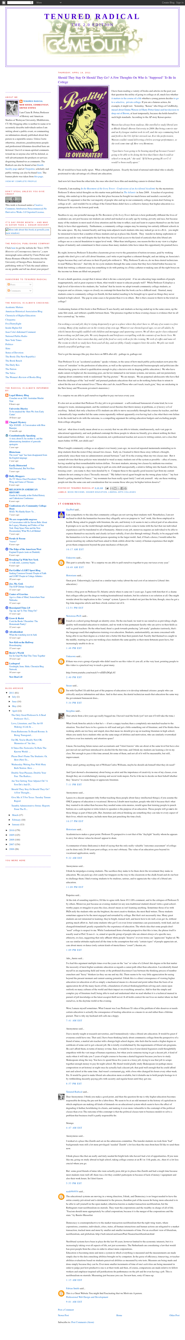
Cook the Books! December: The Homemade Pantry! (23, 622)
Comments (15, 290)
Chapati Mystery (17, 422)
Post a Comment (66, 1309)
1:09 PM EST (74, 950)
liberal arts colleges (122, 492)
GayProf (70, 509)
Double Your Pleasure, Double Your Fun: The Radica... (28, 774)
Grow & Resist (16, 618)
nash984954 (72, 1191)
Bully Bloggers (17, 476)
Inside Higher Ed (13, 327)
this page (38, 176)
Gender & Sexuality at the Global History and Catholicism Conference (27, 497)
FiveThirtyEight (13, 323)
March (15, 815)
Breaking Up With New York (23, 559)
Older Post (174, 1315)
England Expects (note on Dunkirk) (24, 552)
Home (119, 1315)
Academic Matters (14, 307)
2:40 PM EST (74, 677)
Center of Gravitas (18, 594)
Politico (9, 344)
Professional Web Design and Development (87, 1297)
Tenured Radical (92, 16)
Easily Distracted (18, 465)
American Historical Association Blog (23, 311)
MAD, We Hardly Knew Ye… (22, 511)
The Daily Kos (12, 364)
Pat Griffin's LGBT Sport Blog (24, 570)
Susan (69, 685)
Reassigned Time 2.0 (19, 607)
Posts (12, 284)
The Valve (10, 373)
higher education (96, 492)
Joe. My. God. (16, 583)
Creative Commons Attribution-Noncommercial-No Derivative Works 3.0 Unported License (26, 208)
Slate (7, 348)
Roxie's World (16, 652)
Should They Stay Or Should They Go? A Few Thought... (30, 790)
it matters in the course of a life (126, 98)
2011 (12, 692)
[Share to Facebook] (122, 488)
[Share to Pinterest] (125, 488)
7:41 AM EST (74, 1020)
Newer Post (63, 1315)
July (14, 696)
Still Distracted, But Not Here (22, 468)
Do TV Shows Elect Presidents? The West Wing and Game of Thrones (27, 480)
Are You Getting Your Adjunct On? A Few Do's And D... (29, 782)
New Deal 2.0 (15, 676)
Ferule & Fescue (17, 538)
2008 (12, 839)
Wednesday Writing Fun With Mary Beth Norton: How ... (28, 766)
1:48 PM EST (74, 648)
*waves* (13, 541)
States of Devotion (14, 352)
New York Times (13, 340)
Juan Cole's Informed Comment (20, 332)
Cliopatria (30, 168)
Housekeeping (15, 645)
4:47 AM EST (74, 1127)
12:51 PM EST (74, 607)
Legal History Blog (19, 395)
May (14, 706)
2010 (12, 830)
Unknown (71, 557)
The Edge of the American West (25, 549)
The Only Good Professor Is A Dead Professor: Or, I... (28, 716)
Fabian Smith (72, 1288)
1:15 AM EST (74, 1280)
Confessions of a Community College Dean (27, 507)
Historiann (71, 575)
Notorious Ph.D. (74, 615)
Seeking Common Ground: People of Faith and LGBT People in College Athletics (27, 574)
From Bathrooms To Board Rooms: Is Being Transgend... (29, 733)
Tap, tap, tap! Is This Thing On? (23, 610)
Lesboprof (14, 663)
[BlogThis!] (115, 488)
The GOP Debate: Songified (21, 586)
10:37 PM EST (74, 821)
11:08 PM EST (74, 887)
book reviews (76, 492)
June (14, 701)
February (16, 819)
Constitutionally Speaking (22, 435)
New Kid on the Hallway (21, 642)
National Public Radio (16, 336)
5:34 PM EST (74, 702)
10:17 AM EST (75, 549)
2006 (12, 849)
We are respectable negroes (23, 519)
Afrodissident (16, 631)
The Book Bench (13, 360)
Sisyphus (70, 710)
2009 (12, 834)
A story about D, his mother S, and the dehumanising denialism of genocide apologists (25, 441)
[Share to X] (118, 488)
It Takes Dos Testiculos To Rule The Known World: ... (28, 749)
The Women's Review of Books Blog (23, 377)
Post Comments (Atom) (82, 1322)
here (39, 172)
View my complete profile (21, 181)
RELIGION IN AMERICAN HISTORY (23, 491)
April (15, 710)
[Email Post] (107, 488)
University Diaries (18, 408)
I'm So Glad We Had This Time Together (27, 655)
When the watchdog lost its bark (23, 634)
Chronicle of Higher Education (20, 315)
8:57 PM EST (74, 1083)
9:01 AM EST (74, 1301)
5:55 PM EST (74, 1183)
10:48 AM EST (75, 567)
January (16, 824)
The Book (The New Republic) (20, 356)
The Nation (10, 369)
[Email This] (111, 488)
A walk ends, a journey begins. (22, 562)
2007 (12, 844)
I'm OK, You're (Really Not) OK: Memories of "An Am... (26, 741)
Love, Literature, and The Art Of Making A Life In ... (27, 725)
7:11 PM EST (74, 784)
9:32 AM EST (74, 857)
